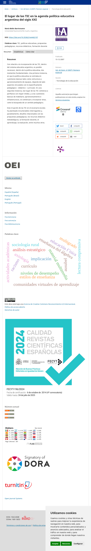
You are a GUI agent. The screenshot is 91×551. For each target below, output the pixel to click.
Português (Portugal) (13, 203)
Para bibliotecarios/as (12, 224)
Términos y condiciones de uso (18, 525)
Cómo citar (30, 52)
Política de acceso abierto (15, 307)
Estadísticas (18, 52)
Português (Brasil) (12, 196)
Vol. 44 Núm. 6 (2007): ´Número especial (34, 9)
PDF (60, 48)
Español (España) (11, 192)
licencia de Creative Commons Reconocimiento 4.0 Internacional (49, 304)
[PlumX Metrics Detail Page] (60, 149)
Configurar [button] (78, 544)
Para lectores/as (10, 217)
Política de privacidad (41, 525)
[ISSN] (28, 519)
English (8, 199)
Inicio (7, 9)
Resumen (7, 52)
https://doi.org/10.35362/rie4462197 (23, 37)
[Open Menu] (4, 2)
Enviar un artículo (13, 178)
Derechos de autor (12, 310)
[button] (61, 126)
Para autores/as (10, 220)
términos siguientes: (62, 100)
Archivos (14, 9)
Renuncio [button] (66, 544)
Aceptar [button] (55, 544)
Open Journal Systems (13, 498)
